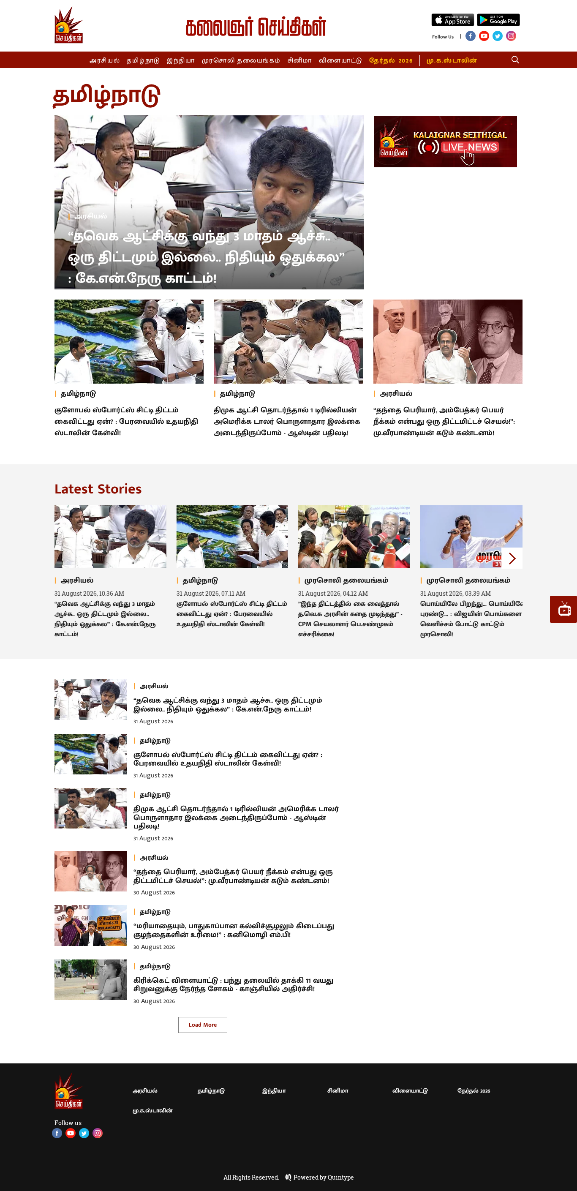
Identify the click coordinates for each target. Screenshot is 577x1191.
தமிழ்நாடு (143, 60)
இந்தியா (181, 60)
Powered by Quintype (324, 1177)
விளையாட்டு (341, 60)
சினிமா (300, 60)
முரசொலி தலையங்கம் (241, 60)
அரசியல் (105, 60)
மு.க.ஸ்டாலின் (452, 60)
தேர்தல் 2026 (391, 60)
